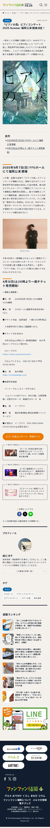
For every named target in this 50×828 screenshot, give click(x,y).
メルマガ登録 (40, 800)
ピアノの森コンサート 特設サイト (23, 436)
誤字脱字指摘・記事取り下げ (17, 809)
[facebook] (5, 779)
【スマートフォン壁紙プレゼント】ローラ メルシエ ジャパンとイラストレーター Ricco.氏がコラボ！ (31, 492)
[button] (19, 514)
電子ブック (25, 803)
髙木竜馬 (37, 598)
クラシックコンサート (25, 594)
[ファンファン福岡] (13, 5)
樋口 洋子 (7, 556)
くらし (26, 796)
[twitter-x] (10, 779)
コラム (41, 796)
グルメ (8, 796)
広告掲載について (17, 807)
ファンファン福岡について (17, 800)
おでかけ (17, 796)
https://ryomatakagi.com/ (15, 375)
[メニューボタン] (45, 5)
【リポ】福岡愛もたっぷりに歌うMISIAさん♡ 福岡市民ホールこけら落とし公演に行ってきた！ (32, 472)
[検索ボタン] (41, 5)
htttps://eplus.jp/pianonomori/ (17, 354)
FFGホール (8, 594)
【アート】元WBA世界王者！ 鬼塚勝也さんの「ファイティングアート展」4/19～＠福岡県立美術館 (32, 453)
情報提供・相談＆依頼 (31, 807)
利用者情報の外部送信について (21, 811)
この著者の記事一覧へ (25, 571)
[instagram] (14, 779)
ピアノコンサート (11, 598)
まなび (7, 21)
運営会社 (36, 811)
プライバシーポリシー (35, 809)
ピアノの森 (26, 598)
